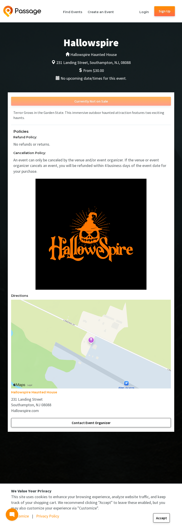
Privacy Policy (47, 516)
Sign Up (164, 11)
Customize (20, 516)
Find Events (72, 12)
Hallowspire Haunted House (34, 392)
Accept (161, 518)
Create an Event (101, 12)
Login (144, 12)
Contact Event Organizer (91, 422)
